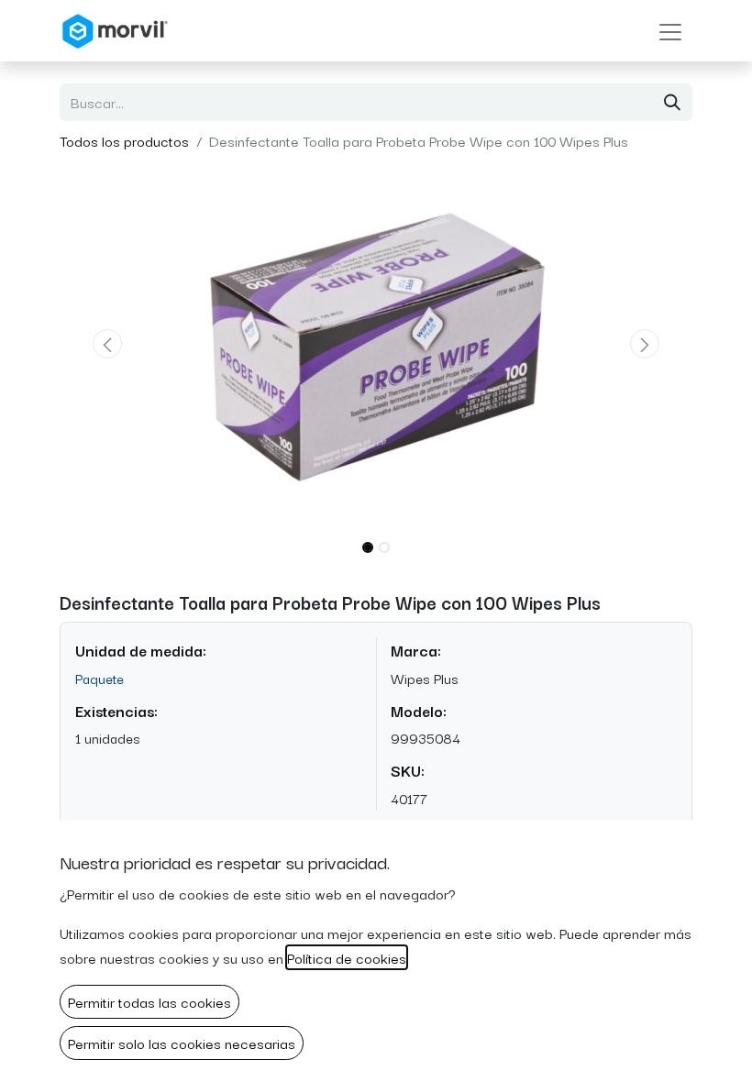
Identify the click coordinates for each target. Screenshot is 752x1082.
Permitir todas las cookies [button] (149, 1001)
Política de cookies (346, 957)
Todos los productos (124, 140)
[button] (107, 344)
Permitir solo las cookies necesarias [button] (181, 1043)
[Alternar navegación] (670, 30)
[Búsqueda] (672, 102)
